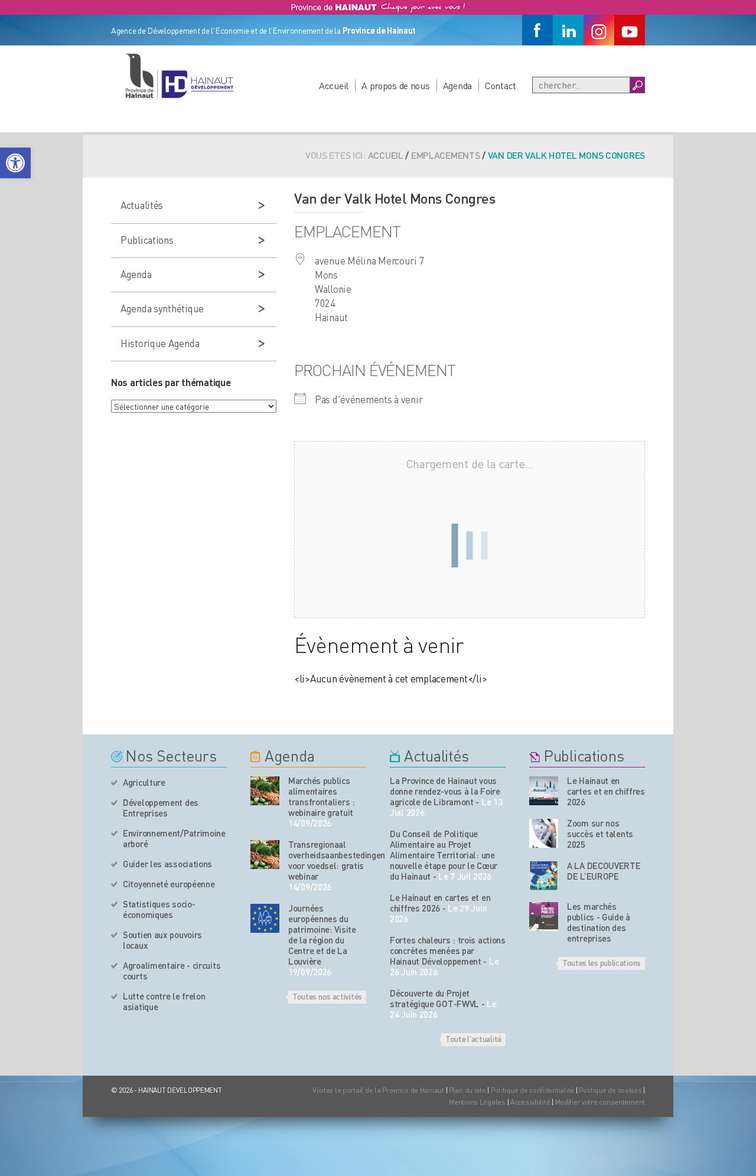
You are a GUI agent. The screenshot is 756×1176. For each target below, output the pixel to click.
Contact (500, 85)
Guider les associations (167, 864)
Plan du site (467, 1090)
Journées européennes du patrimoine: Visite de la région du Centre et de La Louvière (322, 934)
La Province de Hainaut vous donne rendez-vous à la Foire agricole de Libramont (445, 791)
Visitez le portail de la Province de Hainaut (378, 1090)
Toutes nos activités (327, 996)
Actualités (141, 204)
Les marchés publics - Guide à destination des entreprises (598, 922)
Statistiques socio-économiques (159, 909)
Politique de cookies (610, 1090)
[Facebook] (537, 30)
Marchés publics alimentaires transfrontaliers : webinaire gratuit (321, 796)
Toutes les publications (601, 962)
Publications (147, 239)
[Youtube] (629, 30)
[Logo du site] (179, 76)
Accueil (333, 85)
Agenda (457, 85)
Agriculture (144, 782)
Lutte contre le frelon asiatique (164, 1001)
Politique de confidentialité (533, 1090)
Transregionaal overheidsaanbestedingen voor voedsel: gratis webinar (327, 860)
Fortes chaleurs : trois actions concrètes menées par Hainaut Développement (448, 950)
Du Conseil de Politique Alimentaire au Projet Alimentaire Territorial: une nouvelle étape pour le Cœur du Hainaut (443, 855)
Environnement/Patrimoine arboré (174, 838)
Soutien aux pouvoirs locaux (162, 940)
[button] (15, 163)
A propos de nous (395, 85)
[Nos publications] (543, 790)
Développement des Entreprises (160, 807)
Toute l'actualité (473, 1038)
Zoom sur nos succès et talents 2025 (600, 833)
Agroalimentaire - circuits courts (171, 970)
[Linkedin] (568, 30)
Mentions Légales (477, 1101)
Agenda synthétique (162, 308)
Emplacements (445, 155)
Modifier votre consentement (600, 1101)
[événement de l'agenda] (264, 790)
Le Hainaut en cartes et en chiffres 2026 (440, 902)
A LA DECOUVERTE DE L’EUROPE (604, 871)
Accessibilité (530, 1101)
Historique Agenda (159, 343)
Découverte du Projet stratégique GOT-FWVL (434, 998)
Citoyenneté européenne (168, 884)
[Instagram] (599, 30)
